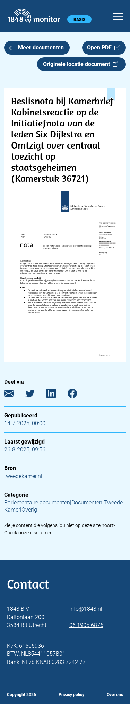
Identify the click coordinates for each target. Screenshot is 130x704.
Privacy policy (71, 694)
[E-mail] (14, 394)
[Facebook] (77, 394)
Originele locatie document (78, 64)
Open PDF (100, 47)
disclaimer (40, 532)
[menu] (118, 15)
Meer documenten (41, 47)
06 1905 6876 (86, 625)
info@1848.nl (85, 609)
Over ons (115, 694)
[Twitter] (35, 394)
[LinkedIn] (56, 394)
